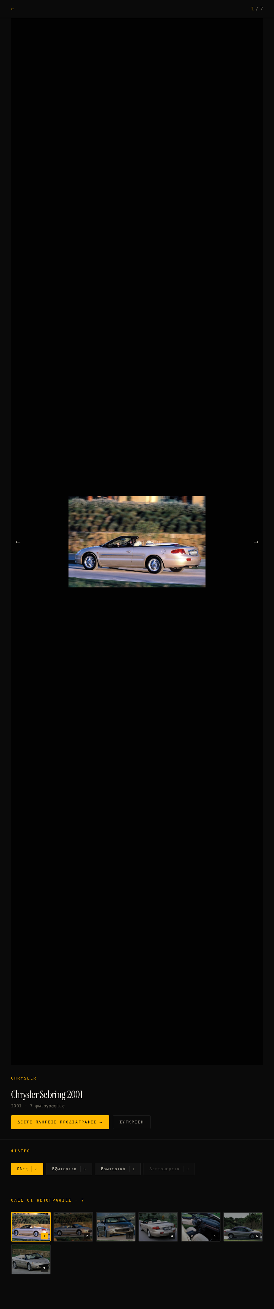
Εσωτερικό (118, 1169)
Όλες (27, 1169)
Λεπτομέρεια (169, 1169)
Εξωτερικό (69, 1169)
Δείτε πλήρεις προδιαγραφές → (60, 1122)
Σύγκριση (132, 1122)
